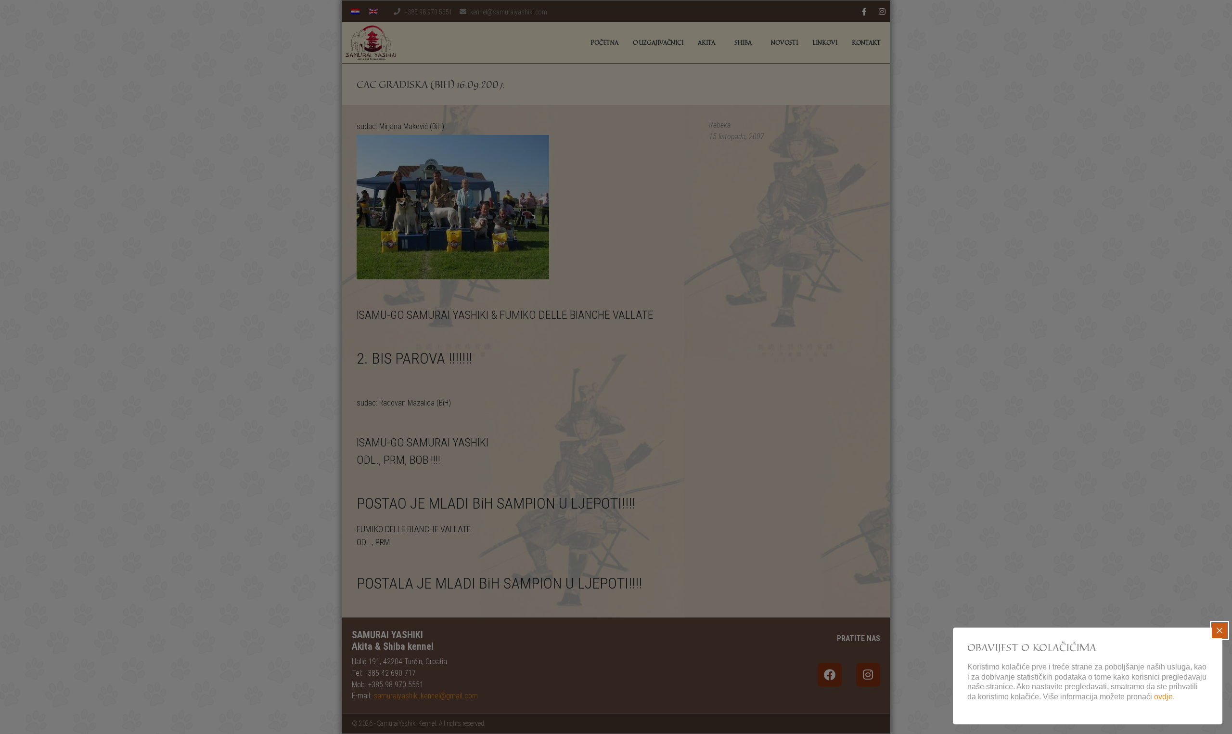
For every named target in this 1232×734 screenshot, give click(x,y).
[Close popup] (1219, 630)
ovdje (1163, 697)
